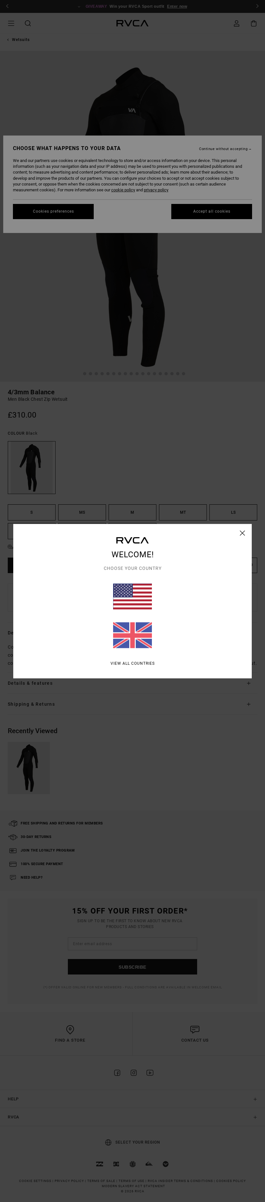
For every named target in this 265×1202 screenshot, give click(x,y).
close (242, 532)
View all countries (133, 663)
